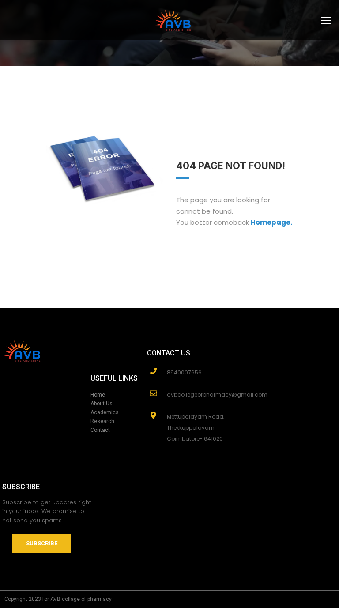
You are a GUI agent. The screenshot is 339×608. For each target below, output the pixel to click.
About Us (101, 403)
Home (97, 395)
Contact (100, 430)
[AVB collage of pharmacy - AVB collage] (173, 24)
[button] (41, 543)
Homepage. (271, 222)
